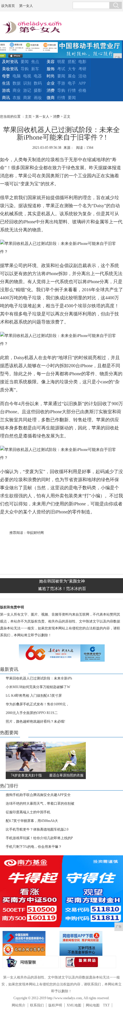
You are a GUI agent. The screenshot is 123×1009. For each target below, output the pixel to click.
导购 (25, 69)
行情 (72, 90)
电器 (38, 76)
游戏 (6, 90)
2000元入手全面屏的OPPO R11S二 (32, 713)
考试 (61, 69)
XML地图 (74, 1005)
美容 (51, 62)
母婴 (6, 76)
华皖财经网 (35, 533)
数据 (17, 83)
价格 (82, 90)
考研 (82, 69)
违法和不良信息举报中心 (30, 937)
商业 (17, 90)
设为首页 (8, 6)
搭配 (72, 62)
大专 (72, 69)
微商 (51, 98)
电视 (27, 76)
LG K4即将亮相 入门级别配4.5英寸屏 (34, 696)
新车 (35, 69)
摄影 (38, 90)
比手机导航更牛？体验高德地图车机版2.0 (37, 829)
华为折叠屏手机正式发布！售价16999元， (37, 704)
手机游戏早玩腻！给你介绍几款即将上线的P (39, 838)
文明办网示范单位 (30, 949)
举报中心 (87, 949)
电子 (72, 83)
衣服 (17, 98)
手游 (61, 83)
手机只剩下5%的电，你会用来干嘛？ (34, 847)
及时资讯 (10, 62)
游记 (27, 90)
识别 (27, 83)
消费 (51, 90)
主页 (28, 117)
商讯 (6, 98)
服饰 (51, 69)
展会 (72, 76)
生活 (6, 83)
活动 (82, 76)
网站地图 (93, 1005)
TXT (106, 1005)
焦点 (35, 62)
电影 (82, 62)
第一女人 (26, 6)
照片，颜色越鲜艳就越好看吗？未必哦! (35, 721)
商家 (27, 98)
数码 (38, 83)
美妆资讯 (10, 69)
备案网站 (88, 962)
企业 (51, 83)
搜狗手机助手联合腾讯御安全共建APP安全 (38, 795)
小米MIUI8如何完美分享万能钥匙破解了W (38, 687)
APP (82, 83)
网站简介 (18, 1005)
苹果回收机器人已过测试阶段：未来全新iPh (39, 678)
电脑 (17, 76)
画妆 (38, 98)
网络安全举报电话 (87, 937)
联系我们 (37, 1005)
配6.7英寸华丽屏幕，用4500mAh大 (32, 821)
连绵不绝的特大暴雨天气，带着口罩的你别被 (40, 804)
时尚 (51, 76)
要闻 (25, 62)
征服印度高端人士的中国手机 (28, 812)
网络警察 (31, 962)
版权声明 (55, 1005)
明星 (61, 62)
